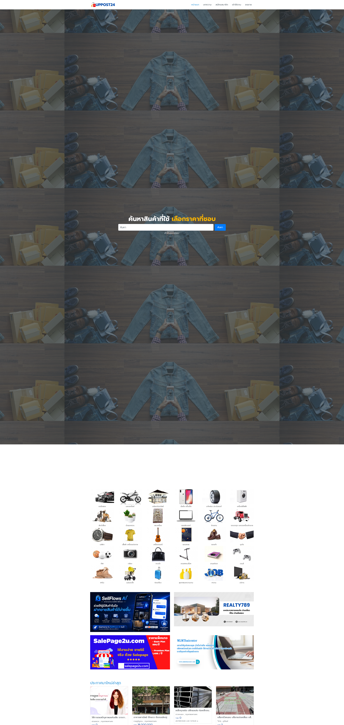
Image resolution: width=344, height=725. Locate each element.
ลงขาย (248, 4)
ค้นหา (220, 227)
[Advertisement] (172, 464)
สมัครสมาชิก (222, 4)
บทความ (207, 4)
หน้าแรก (195, 4)
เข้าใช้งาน (236, 4)
